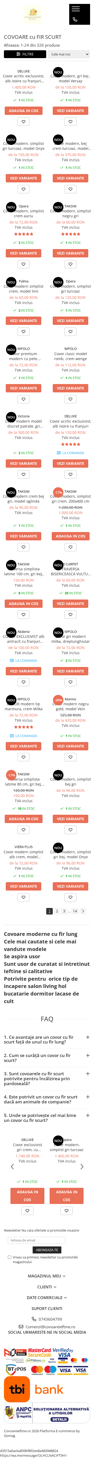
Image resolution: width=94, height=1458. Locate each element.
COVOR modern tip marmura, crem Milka (24, 706)
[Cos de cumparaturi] (74, 30)
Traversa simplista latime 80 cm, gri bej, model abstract (23, 782)
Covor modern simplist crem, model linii (23, 289)
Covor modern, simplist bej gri (70, 782)
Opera (23, 206)
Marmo (70, 699)
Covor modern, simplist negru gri (70, 213)
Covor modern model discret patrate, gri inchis (23, 424)
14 (75, 911)
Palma (23, 281)
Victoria (24, 416)
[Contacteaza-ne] (75, 19)
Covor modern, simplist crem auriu (23, 213)
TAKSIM (70, 206)
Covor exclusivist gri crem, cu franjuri (27, 1147)
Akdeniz (23, 631)
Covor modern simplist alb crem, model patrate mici (23, 854)
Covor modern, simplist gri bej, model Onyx (70, 854)
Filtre (27, 54)
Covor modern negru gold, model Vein (70, 706)
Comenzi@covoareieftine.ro (50, 1326)
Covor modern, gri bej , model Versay (70, 78)
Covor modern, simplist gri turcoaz (70, 289)
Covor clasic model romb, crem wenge (70, 356)
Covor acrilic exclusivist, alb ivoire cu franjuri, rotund (23, 78)
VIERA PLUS (24, 846)
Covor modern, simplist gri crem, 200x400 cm (70, 499)
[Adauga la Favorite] (23, 122)
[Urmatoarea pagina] (82, 911)
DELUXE (23, 71)
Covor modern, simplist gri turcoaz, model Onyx (23, 146)
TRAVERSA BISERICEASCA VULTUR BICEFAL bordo (70, 571)
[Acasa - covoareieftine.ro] (33, 14)
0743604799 (50, 1319)
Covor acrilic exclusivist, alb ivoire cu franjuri (70, 424)
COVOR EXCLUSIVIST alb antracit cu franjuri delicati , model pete (23, 639)
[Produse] (76, 10)
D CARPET (70, 564)
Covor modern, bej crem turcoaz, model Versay (70, 146)
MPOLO (23, 348)
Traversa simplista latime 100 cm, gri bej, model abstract (23, 571)
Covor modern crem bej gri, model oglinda (23, 499)
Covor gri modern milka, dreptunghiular (70, 639)
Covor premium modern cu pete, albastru (23, 356)
